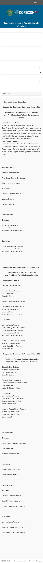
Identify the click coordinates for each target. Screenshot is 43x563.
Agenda (4, 35)
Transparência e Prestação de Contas (21, 24)
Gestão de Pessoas (8, 72)
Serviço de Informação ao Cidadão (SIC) (16, 86)
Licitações (4, 81)
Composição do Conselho (11, 53)
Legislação (5, 77)
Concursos (5, 58)
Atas (2, 39)
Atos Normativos (7, 44)
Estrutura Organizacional (10, 63)
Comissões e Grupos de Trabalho (14, 49)
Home (3, 30)
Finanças (4, 67)
